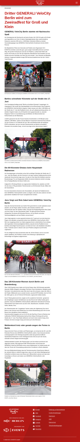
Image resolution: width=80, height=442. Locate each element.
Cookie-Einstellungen (55, 413)
